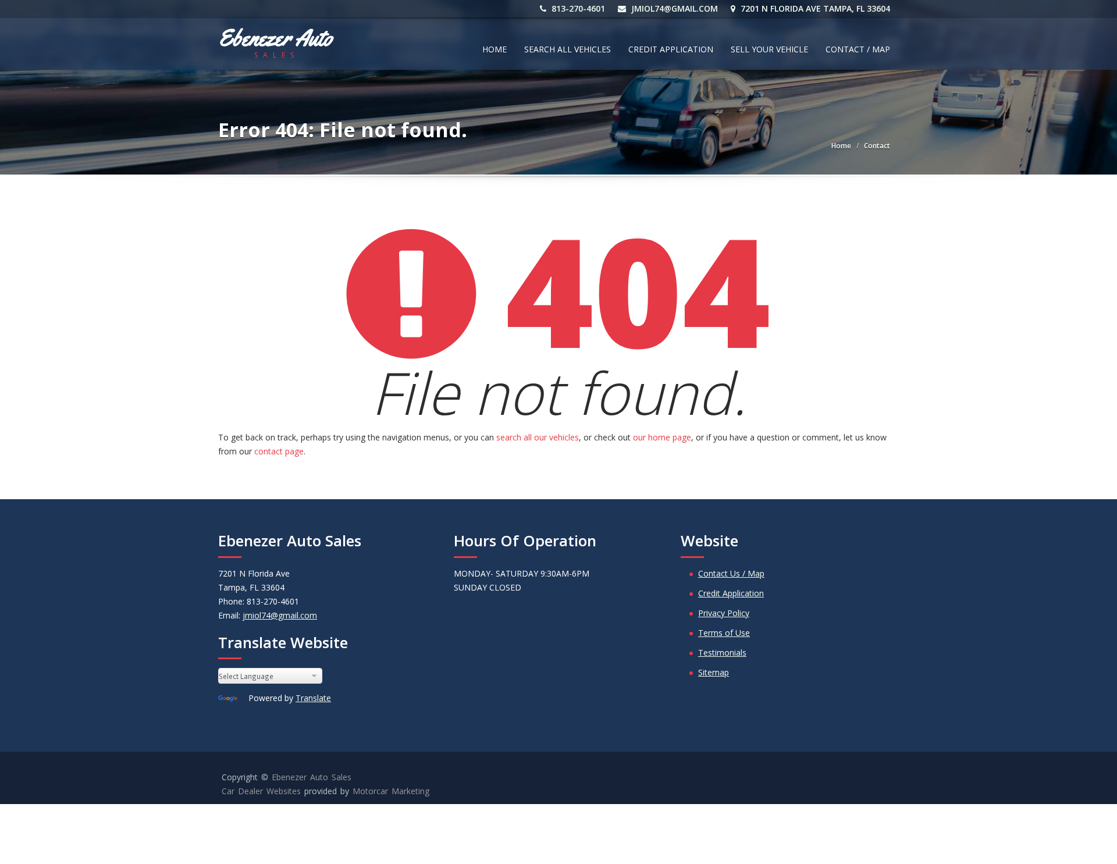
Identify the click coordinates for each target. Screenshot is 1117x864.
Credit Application (670, 49)
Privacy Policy (723, 612)
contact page (279, 451)
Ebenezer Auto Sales (311, 777)
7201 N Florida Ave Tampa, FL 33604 (814, 8)
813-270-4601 (577, 8)
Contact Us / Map (731, 573)
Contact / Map (858, 49)
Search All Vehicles (567, 49)
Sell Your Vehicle (769, 49)
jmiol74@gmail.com (673, 8)
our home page (662, 437)
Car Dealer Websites (261, 791)
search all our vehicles (537, 437)
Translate (313, 697)
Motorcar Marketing (391, 791)
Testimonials (722, 652)
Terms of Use (724, 632)
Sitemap (713, 672)
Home (494, 49)
